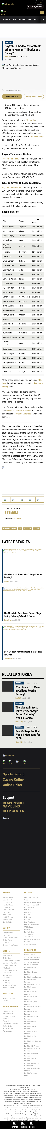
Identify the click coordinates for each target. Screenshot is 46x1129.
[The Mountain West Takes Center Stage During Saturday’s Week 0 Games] (8, 707)
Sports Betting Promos (32, 957)
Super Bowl (7, 973)
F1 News (27, 942)
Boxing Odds (7, 902)
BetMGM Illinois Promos (32, 977)
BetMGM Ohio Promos (31, 1046)
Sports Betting (14, 774)
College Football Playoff (11, 961)
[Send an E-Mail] (23, 499)
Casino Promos (29, 955)
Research (6, 1021)
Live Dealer (6, 935)
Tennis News (28, 937)
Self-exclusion (8, 1026)
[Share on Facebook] (14, 499)
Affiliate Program (9, 998)
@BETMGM (17, 518)
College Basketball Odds (32, 902)
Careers (5, 1001)
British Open (7, 958)
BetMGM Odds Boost (31, 965)
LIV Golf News (29, 907)
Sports (36, 529)
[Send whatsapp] (31, 499)
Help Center (13, 811)
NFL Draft (6, 968)
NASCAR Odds (8, 917)
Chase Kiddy (8, 620)
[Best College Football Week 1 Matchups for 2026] (8, 730)
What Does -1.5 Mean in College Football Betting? (27, 691)
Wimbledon (7, 980)
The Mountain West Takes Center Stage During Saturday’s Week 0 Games (22, 615)
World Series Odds (9, 985)
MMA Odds (7, 915)
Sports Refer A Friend (31, 960)
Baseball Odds (8, 897)
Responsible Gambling (14, 804)
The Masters (7, 975)
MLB (29, 19)
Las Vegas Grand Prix (10, 963)
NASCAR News (29, 932)
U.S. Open (6, 978)
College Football (31, 683)
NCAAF (22, 19)
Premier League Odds (31, 924)
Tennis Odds (7, 922)
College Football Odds (31, 905)
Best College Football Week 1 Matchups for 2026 (27, 735)
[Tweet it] (6, 499)
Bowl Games (7, 956)
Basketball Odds (8, 900)
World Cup (6, 983)
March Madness (8, 988)
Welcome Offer (12, 96)
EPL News (27, 929)
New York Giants (9, 529)
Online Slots (7, 943)
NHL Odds (27, 920)
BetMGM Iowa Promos (32, 984)
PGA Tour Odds (29, 922)
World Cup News (30, 944)
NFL (14, 19)
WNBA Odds (28, 927)
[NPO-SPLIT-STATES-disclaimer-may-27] (23, 478)
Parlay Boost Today (34, 96)
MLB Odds (27, 910)
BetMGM (8, 56)
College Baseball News (32, 939)
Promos (6, 19)
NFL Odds (27, 917)
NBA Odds (27, 915)
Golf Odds (6, 907)
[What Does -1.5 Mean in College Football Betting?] (8, 686)
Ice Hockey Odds (8, 910)
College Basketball (9, 965)
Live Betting (7, 912)
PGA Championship (10, 970)
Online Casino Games (10, 938)
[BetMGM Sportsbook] (10, 4)
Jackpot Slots (8, 933)
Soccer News (28, 934)
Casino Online (13, 780)
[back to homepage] (6, 12)
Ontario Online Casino (10, 945)
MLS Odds (27, 912)
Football (9, 43)
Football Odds (8, 905)
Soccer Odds (7, 920)
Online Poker (12, 785)
